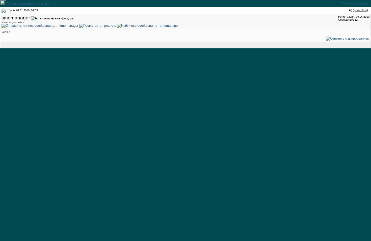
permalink (360, 10)
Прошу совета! (358, 3)
